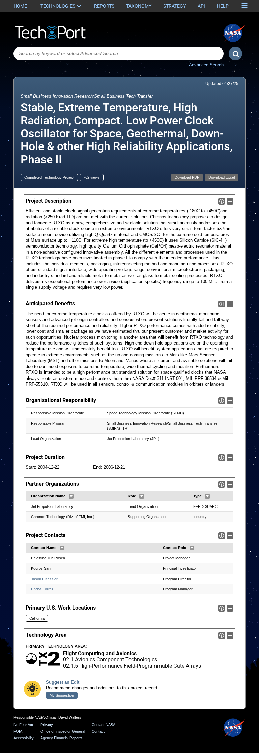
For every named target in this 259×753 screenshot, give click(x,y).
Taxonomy (138, 6)
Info (221, 201)
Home (20, 6)
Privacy (46, 725)
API (201, 6)
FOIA (17, 731)
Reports (104, 6)
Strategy (174, 6)
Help (223, 6)
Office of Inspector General (62, 731)
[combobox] (118, 53)
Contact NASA (103, 725)
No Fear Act (23, 725)
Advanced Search (206, 64)
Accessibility (23, 738)
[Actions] (71, 496)
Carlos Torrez (42, 589)
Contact (98, 731)
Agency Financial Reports (61, 738)
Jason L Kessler (44, 579)
